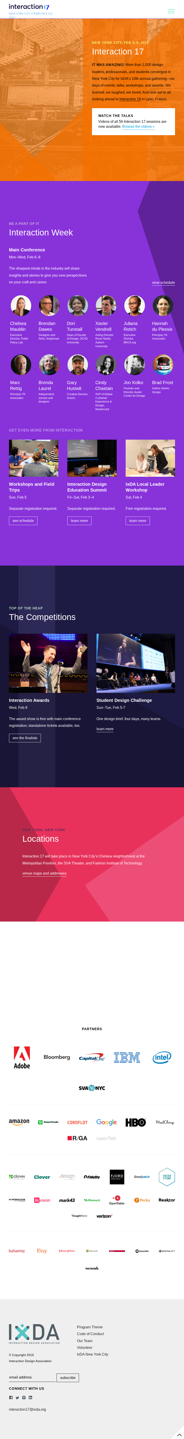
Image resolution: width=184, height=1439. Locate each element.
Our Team (84, 1341)
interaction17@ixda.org (27, 1409)
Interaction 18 (130, 99)
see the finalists (25, 738)
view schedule (163, 282)
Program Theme (90, 1327)
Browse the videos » (138, 126)
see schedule (23, 521)
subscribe (68, 1378)
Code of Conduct (90, 1334)
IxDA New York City (92, 1354)
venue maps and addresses (44, 873)
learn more (79, 521)
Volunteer (84, 1347)
